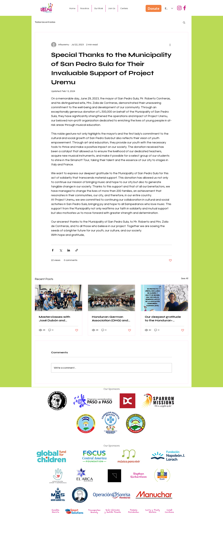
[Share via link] (76, 250)
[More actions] (170, 45)
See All (184, 278)
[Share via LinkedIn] (68, 250)
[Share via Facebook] (52, 250)
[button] (85, 8)
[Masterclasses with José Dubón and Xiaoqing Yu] (58, 298)
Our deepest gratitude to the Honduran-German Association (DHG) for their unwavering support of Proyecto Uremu (163, 318)
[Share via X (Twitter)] (60, 250)
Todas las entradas (45, 22)
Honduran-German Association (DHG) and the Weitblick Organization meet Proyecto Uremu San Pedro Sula (110, 318)
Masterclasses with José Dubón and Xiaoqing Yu (54, 318)
